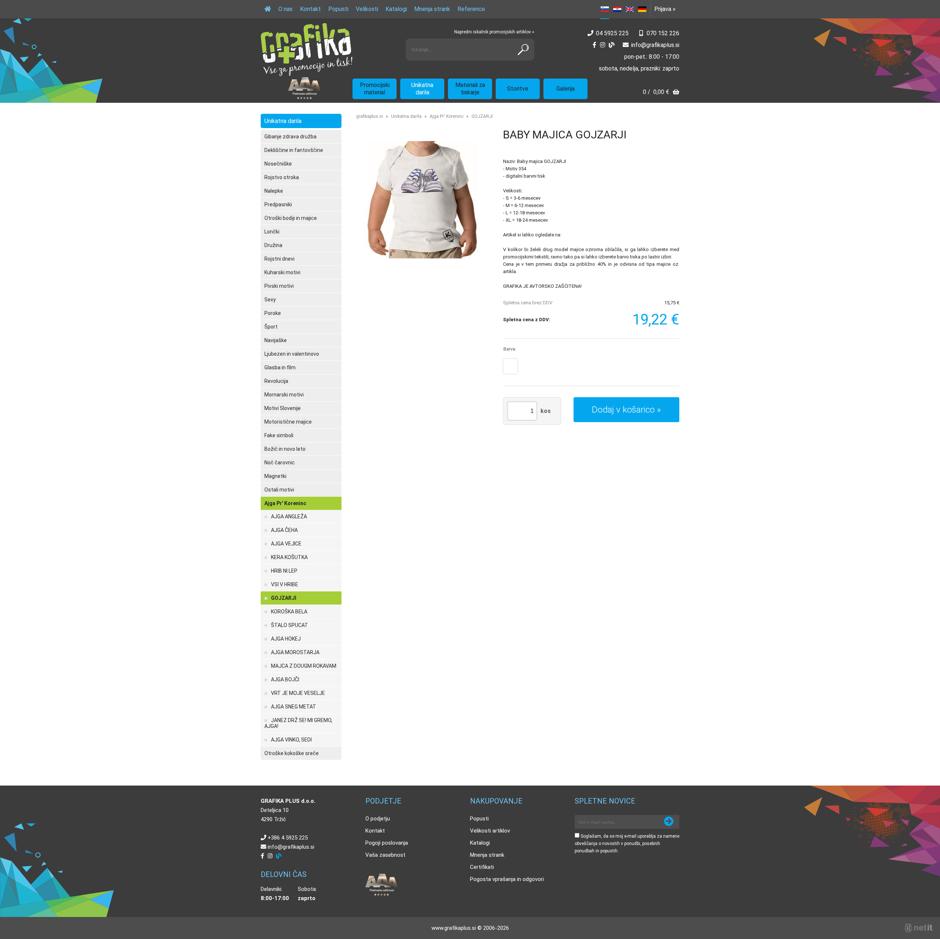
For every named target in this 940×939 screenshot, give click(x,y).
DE (642, 9)
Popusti (338, 9)
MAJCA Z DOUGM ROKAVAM (303, 666)
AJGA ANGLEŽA (289, 516)
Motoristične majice (288, 422)
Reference (471, 9)
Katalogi (396, 9)
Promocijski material (375, 88)
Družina (273, 245)
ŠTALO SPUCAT (289, 625)
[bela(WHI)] (510, 366)
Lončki (271, 232)
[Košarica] (661, 93)
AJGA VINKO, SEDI (291, 740)
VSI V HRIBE (284, 584)
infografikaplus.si (655, 44)
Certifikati (482, 867)
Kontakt (310, 9)
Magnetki (275, 476)
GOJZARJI (283, 598)
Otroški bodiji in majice (290, 218)
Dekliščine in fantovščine (293, 150)
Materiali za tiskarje (470, 88)
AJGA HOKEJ (286, 639)
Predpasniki (278, 204)
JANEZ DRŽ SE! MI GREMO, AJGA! (298, 723)
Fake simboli (278, 435)
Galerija (565, 88)
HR (617, 9)
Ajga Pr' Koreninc (285, 503)
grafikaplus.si (369, 116)
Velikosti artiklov (490, 830)
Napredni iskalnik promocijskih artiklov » (494, 32)
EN (629, 9)
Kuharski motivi (282, 272)
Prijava (665, 9)
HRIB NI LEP (284, 571)
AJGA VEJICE (286, 544)
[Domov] (268, 9)
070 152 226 (663, 33)
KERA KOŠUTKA (289, 557)
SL (604, 9)
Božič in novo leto (285, 449)
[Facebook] (594, 44)
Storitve (517, 88)
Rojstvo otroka (281, 177)
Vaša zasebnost (385, 855)
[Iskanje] (523, 50)
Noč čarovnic (279, 462)
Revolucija (276, 381)
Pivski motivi (279, 286)
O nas (285, 9)
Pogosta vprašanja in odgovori (507, 879)
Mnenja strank (432, 9)
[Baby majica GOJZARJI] (422, 200)
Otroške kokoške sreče (291, 753)
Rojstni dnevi (279, 259)
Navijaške (275, 340)
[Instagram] (602, 44)
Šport (271, 327)
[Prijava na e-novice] (669, 822)
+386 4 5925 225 (288, 837)
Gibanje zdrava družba (290, 136)
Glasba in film (280, 367)
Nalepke (273, 191)
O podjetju (377, 818)
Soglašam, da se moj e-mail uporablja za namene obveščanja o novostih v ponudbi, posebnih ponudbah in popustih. (627, 843)
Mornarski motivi (284, 395)
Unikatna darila (422, 88)
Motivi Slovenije (282, 408)
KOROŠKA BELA (289, 611)
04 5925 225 (612, 33)
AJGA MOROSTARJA (295, 652)
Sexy (270, 299)
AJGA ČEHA (284, 530)
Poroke (272, 313)
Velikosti (367, 9)
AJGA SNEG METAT (293, 707)
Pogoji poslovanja (386, 843)
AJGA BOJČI (285, 679)
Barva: (509, 349)
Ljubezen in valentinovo (291, 354)
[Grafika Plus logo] (306, 49)
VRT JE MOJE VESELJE (298, 693)
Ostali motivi (279, 490)
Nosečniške (278, 164)
